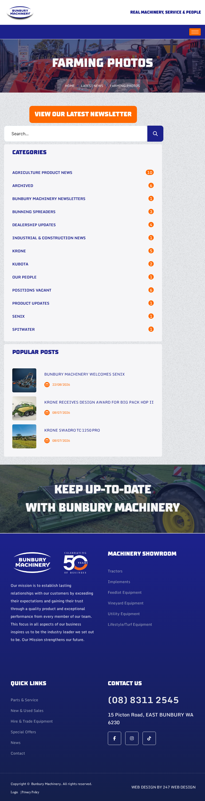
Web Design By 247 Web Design (163, 787)
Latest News (92, 85)
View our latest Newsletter (58, 660)
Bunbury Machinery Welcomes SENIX (84, 374)
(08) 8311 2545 (143, 700)
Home (69, 85)
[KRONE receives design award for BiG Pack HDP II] (24, 408)
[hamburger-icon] (195, 32)
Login (14, 792)
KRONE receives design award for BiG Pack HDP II (99, 402)
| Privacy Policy (30, 792)
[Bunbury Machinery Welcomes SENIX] (24, 380)
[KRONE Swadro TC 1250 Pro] (24, 436)
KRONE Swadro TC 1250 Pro (72, 430)
